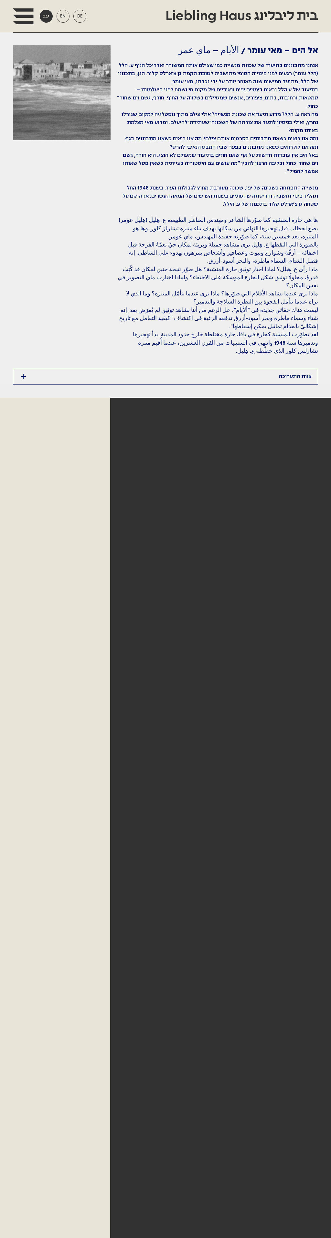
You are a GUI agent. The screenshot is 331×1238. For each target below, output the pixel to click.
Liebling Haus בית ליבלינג (240, 16)
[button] (23, 16)
